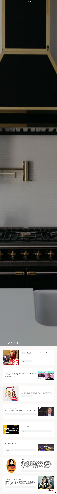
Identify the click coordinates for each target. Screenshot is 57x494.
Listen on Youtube (8, 376)
